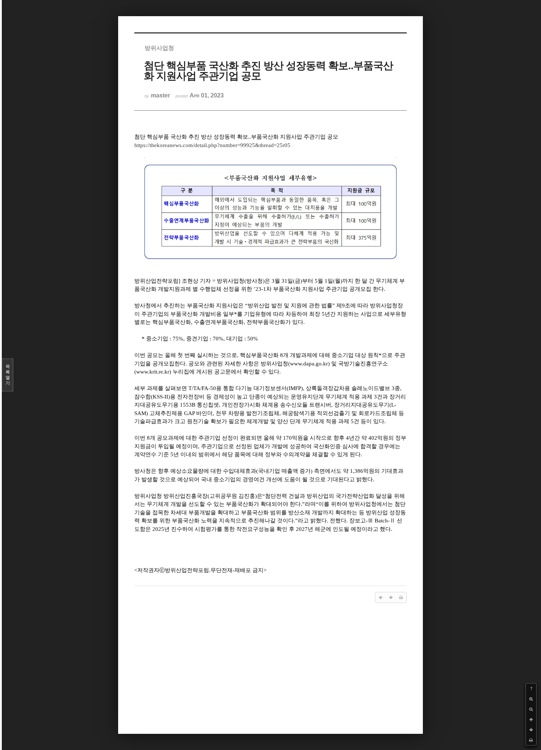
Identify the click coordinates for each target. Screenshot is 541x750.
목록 (8, 375)
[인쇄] (531, 740)
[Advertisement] (270, 666)
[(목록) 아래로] (531, 730)
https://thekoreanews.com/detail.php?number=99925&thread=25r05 (212, 145)
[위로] (531, 719)
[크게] (531, 699)
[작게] (531, 709)
